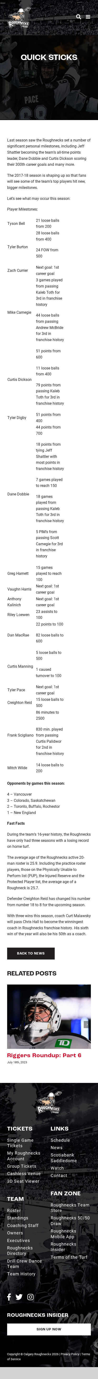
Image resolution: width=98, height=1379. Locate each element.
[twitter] (19, 1297)
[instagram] (30, 1297)
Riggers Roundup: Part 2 (44, 1056)
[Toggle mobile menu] (88, 16)
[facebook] (9, 1297)
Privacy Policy (70, 1354)
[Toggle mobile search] (78, 16)
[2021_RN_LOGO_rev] (49, 1093)
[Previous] (10, 1024)
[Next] (87, 1024)
